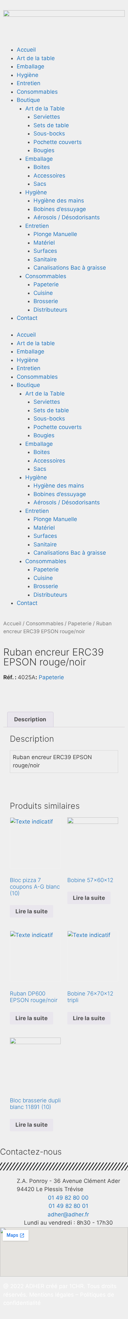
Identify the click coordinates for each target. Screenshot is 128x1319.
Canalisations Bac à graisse (69, 267)
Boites (41, 167)
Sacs (39, 183)
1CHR (76, 1286)
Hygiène (27, 75)
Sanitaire (45, 259)
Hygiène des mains (58, 200)
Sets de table (51, 125)
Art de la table (36, 58)
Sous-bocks (49, 133)
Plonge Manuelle (55, 234)
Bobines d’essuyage (59, 209)
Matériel (44, 242)
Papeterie (46, 284)
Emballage (30, 66)
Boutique (28, 100)
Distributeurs (50, 309)
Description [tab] (30, 719)
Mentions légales (52, 1294)
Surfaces (45, 251)
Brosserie (45, 301)
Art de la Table (45, 108)
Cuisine (43, 293)
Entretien (28, 83)
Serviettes (46, 116)
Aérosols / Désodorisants (66, 217)
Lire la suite (31, 911)
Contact (27, 318)
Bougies (43, 150)
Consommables (37, 91)
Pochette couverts (57, 142)
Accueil (26, 49)
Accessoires (49, 175)
